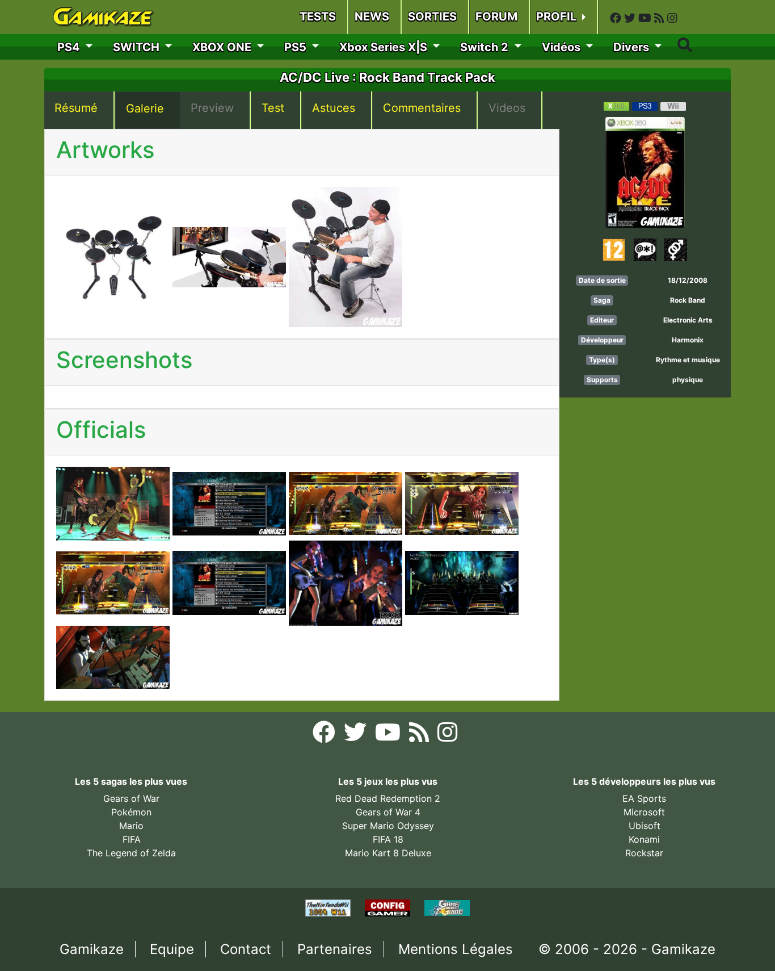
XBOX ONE (223, 47)
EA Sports (644, 798)
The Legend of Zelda (131, 853)
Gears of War (131, 798)
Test (273, 108)
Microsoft (644, 812)
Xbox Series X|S (384, 47)
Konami (644, 839)
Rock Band (687, 300)
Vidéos (562, 47)
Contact (245, 949)
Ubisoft (644, 825)
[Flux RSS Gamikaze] (660, 18)
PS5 (296, 47)
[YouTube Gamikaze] (646, 18)
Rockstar (644, 853)
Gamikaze (92, 949)
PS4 (70, 47)
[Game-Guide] (447, 907)
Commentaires (422, 108)
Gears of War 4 (388, 812)
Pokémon (131, 812)
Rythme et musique (688, 359)
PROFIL (557, 16)
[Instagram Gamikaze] (672, 18)
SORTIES (432, 16)
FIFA (132, 839)
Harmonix (688, 340)
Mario (131, 825)
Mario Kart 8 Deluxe (388, 853)
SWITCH (137, 47)
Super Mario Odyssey (388, 825)
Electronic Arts (688, 320)
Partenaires (334, 949)
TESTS (318, 16)
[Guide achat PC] (389, 907)
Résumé (76, 108)
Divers (632, 47)
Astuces (333, 108)
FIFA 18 (388, 839)
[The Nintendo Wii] (329, 907)
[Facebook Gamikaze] (617, 18)
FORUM (496, 16)
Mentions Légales (455, 949)
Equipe (172, 949)
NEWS (372, 16)
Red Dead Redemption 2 (387, 798)
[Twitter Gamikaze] (631, 18)
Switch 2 (485, 47)
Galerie (145, 108)
